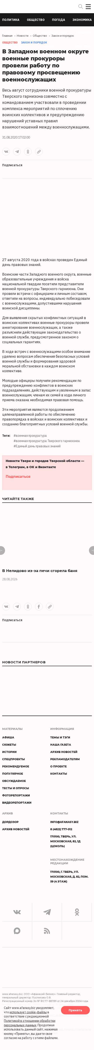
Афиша (8, 737)
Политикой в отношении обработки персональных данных (29, 1023)
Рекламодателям (65, 759)
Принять (75, 1010)
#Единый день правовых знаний (37, 446)
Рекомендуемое (15, 766)
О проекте (58, 766)
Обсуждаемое (14, 781)
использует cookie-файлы (28, 1012)
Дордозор (10, 822)
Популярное (12, 773)
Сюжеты (9, 744)
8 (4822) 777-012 (61, 829)
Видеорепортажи (16, 802)
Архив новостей (63, 752)
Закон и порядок (34, 42)
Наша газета (60, 744)
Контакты (58, 773)
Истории (9, 752)
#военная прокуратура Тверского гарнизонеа (47, 441)
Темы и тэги (60, 737)
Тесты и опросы (15, 788)
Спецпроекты (13, 759)
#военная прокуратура (30, 436)
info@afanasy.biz (64, 822)
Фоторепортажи (16, 795)
